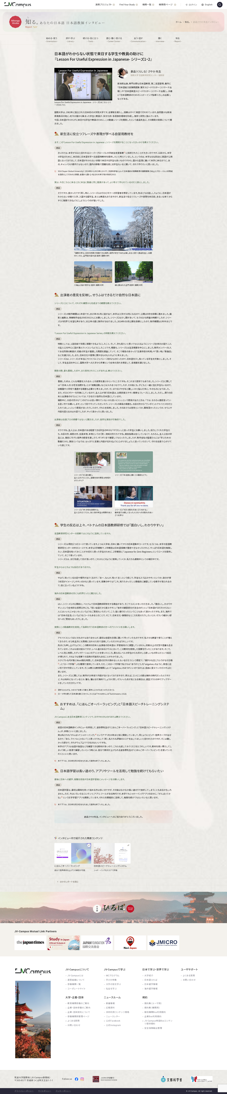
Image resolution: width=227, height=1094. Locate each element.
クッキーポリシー (63, 1091)
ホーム (179, 21)
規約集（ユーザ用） (153, 1003)
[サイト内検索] (220, 4)
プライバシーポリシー (24, 1091)
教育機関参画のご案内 (78, 1003)
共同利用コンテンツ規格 (117, 1012)
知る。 (187, 21)
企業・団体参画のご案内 (79, 1007)
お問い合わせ (189, 980)
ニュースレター (113, 1016)
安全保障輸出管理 (153, 1028)
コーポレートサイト (76, 988)
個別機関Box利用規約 (155, 1012)
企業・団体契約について (79, 1012)
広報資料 (110, 1007)
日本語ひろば (150, 980)
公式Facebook (113, 1021)
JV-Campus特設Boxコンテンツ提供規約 (158, 1022)
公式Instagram (113, 1025)
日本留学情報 (151, 984)
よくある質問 (189, 975)
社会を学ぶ (111, 988)
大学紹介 (148, 975)
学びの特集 (111, 980)
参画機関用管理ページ (78, 1016)
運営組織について (76, 980)
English (209, 4)
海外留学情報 (151, 988)
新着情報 (110, 1003)
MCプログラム (113, 975)
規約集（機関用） (152, 1007)
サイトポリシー (44, 1091)
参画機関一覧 (74, 984)
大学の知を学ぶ (113, 984)
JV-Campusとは (75, 975)
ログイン (193, 5)
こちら (104, 102)
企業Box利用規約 (152, 1016)
